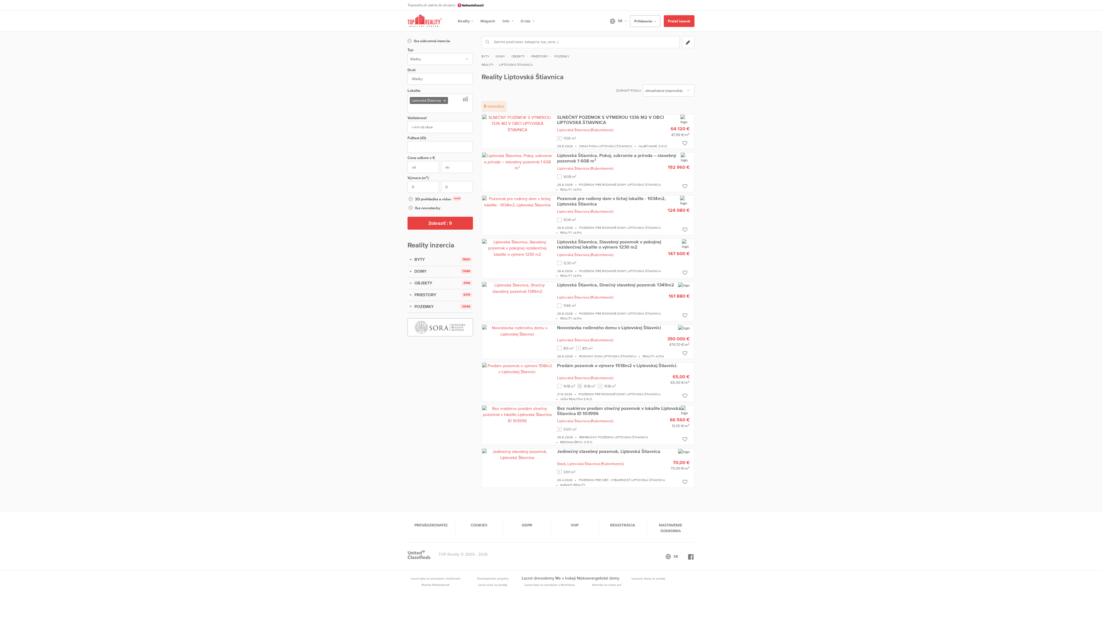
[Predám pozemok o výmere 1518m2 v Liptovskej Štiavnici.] (517, 368)
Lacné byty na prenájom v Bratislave (550, 584)
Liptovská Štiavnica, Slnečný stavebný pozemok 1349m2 (615, 284)
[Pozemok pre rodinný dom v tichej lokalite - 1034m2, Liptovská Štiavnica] (517, 201)
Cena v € (421, 158)
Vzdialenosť (417, 118)
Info (506, 21)
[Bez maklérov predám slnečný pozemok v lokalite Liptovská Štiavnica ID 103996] (517, 414)
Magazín (487, 21)
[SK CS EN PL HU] (615, 21)
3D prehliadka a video (437, 199)
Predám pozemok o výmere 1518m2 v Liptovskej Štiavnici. (617, 365)
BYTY (419, 259)
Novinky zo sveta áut (606, 584)
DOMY (419, 271)
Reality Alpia (571, 189)
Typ (410, 50)
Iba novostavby (428, 208)
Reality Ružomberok (436, 584)
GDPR (527, 525)
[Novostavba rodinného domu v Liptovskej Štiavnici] (517, 330)
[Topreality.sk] (425, 21)
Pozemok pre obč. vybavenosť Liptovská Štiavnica (622, 480)
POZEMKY (423, 306)
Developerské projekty (493, 578)
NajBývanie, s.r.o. (653, 146)
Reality (464, 21)
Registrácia (622, 525)
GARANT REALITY (572, 485)
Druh (412, 70)
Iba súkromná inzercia (432, 41)
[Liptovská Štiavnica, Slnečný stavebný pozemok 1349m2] (517, 288)
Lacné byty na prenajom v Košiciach (435, 578)
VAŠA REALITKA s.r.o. (576, 399)
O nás (526, 21)
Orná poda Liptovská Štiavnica (605, 146)
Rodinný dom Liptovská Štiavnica (607, 356)
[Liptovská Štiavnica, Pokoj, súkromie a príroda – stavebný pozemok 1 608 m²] (517, 161)
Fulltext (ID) (417, 138)
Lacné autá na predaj (492, 584)
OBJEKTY (422, 283)
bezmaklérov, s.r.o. (576, 442)
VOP (575, 525)
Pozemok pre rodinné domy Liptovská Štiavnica (620, 184)
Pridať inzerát (679, 21)
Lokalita (414, 90)
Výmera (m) (418, 177)
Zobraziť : (440, 223)
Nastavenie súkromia (670, 528)
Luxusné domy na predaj (648, 578)
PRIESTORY (424, 294)
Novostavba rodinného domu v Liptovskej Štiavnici (609, 327)
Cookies (479, 525)
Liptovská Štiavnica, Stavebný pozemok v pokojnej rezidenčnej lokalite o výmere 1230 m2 (609, 244)
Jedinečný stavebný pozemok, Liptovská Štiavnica (608, 451)
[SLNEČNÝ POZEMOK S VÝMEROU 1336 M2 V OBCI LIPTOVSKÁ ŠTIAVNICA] (517, 123)
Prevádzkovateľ (431, 525)
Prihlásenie (643, 21)
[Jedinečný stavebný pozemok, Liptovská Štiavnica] (517, 454)
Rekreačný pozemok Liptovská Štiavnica (613, 437)
